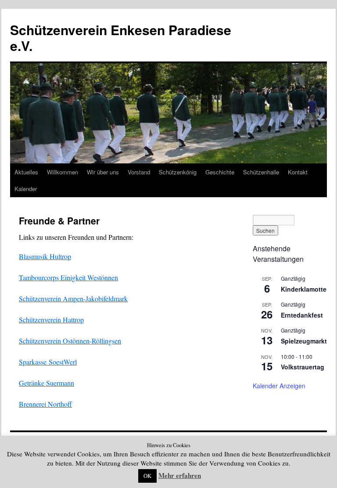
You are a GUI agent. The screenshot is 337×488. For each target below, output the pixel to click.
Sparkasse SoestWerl (48, 361)
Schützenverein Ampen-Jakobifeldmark (73, 298)
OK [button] (147, 476)
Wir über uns (103, 172)
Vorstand (139, 172)
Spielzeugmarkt (304, 340)
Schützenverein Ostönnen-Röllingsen (70, 340)
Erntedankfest (302, 315)
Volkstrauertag (302, 366)
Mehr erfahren (179, 475)
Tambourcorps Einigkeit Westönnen (68, 277)
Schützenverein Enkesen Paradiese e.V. (120, 37)
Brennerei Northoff (45, 403)
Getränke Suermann (46, 382)
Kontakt (298, 172)
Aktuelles (26, 172)
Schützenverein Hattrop (51, 319)
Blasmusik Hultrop (45, 256)
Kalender (25, 188)
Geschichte (219, 172)
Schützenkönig (178, 172)
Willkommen (62, 172)
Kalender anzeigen (279, 385)
